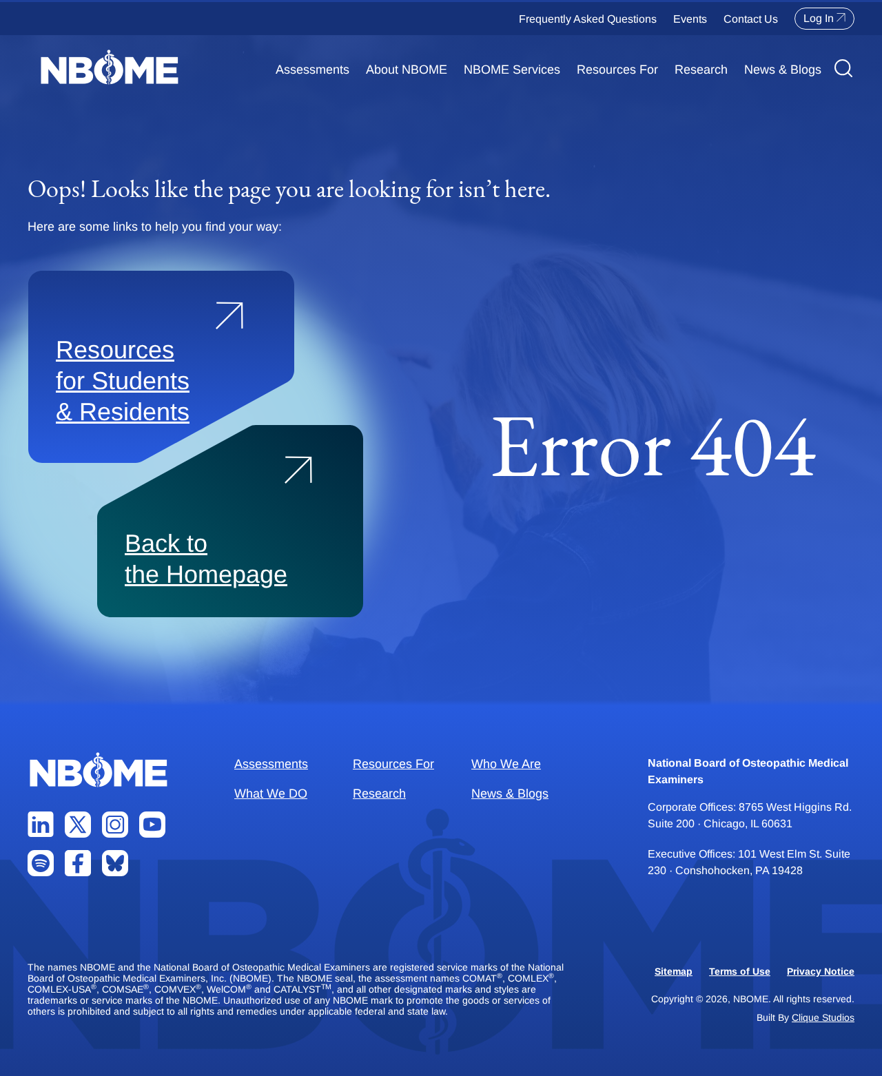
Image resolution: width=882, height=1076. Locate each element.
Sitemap (674, 971)
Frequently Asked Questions (588, 19)
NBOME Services (512, 69)
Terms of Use (739, 971)
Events (690, 19)
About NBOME (406, 69)
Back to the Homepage (206, 558)
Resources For (617, 69)
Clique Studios (823, 1017)
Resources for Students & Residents (122, 380)
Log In (818, 18)
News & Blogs (782, 69)
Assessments (312, 69)
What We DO (270, 793)
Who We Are (506, 764)
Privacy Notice (820, 971)
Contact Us (751, 19)
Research (701, 69)
